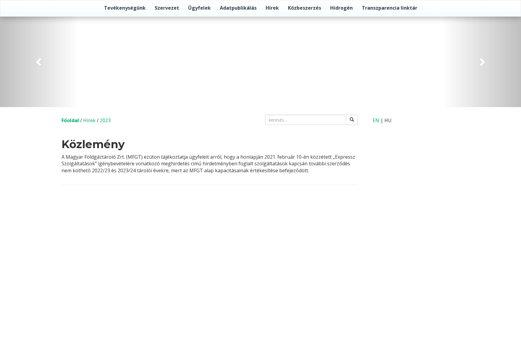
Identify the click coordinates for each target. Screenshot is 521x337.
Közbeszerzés (304, 8)
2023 (105, 120)
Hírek (272, 8)
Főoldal (70, 120)
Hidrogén (341, 8)
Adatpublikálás (238, 8)
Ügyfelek (199, 8)
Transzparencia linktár (389, 8)
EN (376, 120)
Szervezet (167, 8)
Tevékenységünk (125, 8)
